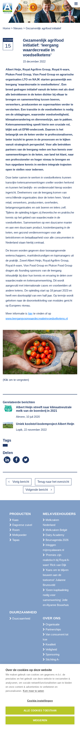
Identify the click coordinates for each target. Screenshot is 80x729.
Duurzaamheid (23, 612)
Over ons (51, 618)
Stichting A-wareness (51, 662)
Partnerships (53, 629)
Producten (20, 514)
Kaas (15, 519)
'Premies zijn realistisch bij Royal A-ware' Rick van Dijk (56, 559)
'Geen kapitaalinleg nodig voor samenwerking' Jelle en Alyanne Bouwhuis (56, 597)
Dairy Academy (54, 534)
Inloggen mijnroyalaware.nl (53, 547)
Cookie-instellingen (40, 700)
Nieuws (18, 28)
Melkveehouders (57, 514)
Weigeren (40, 720)
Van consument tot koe (55, 637)
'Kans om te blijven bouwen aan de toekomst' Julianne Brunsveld (55, 577)
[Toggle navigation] (76, 3)
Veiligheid (51, 649)
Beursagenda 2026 (56, 539)
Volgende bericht (36, 489)
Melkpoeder (19, 534)
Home (6, 28)
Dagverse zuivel (22, 524)
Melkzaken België (56, 529)
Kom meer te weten (33, 691)
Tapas (16, 539)
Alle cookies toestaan (40, 710)
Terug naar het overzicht (53, 481)
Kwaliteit (50, 644)
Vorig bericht (20, 481)
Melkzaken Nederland (51, 522)
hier (30, 313)
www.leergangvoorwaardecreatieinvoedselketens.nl (37, 318)
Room (16, 529)
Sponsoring (52, 654)
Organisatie (52, 624)
